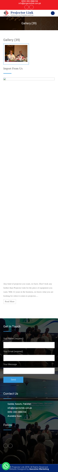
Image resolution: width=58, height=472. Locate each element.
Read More (9, 301)
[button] (6, 466)
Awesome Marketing (39, 469)
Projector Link (22, 12)
